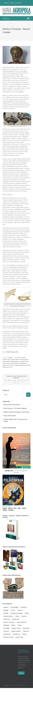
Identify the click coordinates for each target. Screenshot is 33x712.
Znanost (24, 634)
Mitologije (6, 625)
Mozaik (13, 625)
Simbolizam (26, 628)
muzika (4, 363)
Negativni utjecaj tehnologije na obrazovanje (16, 412)
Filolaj (23, 359)
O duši (11, 363)
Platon (25, 365)
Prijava (21, 673)
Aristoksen (23, 357)
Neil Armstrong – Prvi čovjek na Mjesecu (15, 408)
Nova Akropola (11, 685)
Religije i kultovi (16, 628)
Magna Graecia (15, 361)
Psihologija (6, 628)
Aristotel (5, 359)
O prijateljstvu (22, 363)
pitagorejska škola (19, 365)
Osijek (5, 510)
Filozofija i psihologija (17, 613)
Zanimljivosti (16, 634)
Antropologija (14, 607)
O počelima (16, 363)
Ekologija (5, 610)
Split (19, 508)
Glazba (27, 613)
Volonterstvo (6, 634)
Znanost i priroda (8, 637)
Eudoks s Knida (18, 359)
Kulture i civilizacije (8, 622)
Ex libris (13, 610)
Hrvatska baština (8, 616)
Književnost (6, 619)
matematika (22, 361)
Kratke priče (15, 619)
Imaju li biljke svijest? (10, 415)
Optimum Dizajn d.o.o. (24, 685)
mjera (27, 361)
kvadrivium (8, 361)
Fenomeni (20, 610)
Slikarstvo (6, 631)
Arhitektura (23, 607)
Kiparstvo (24, 616)
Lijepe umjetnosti (21, 622)
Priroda (19, 625)
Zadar (24, 508)
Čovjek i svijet (19, 637)
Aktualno (5, 607)
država (12, 359)
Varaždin (11, 510)
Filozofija (10, 357)
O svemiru (12, 365)
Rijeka (10, 508)
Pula (15, 508)
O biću (7, 363)
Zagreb (5, 508)
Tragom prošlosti (16, 631)
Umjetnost (26, 631)
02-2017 (18, 357)
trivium (10, 367)
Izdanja (17, 616)
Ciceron (9, 359)
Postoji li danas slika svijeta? (12, 404)
